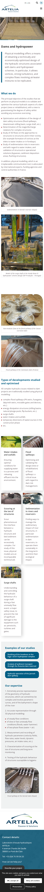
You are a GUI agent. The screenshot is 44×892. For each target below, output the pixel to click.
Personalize (17, 887)
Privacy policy (30, 887)
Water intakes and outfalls (10, 453)
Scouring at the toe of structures (9, 511)
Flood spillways (30, 453)
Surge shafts (10, 582)
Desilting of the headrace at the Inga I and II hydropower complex (21, 655)
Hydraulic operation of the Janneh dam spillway (21, 674)
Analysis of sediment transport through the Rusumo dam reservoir (22, 665)
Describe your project (13, 868)
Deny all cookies (33, 881)
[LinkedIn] (41, 2)
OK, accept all (13, 881)
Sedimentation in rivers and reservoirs (33, 511)
